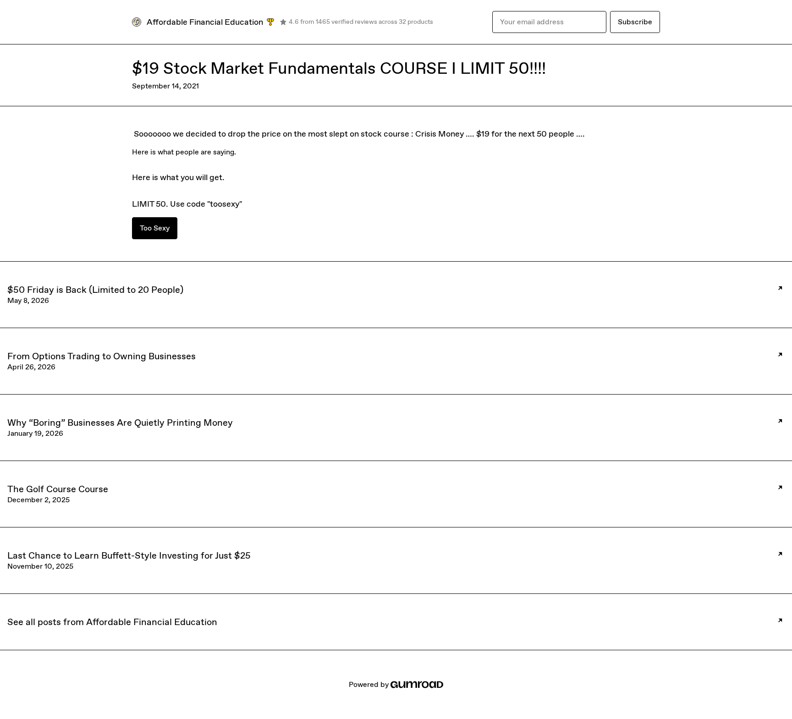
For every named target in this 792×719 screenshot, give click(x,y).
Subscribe (635, 21)
